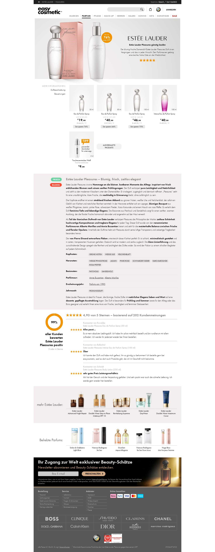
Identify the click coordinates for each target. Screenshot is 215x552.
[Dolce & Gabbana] (52, 527)
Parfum (86, 16)
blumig (56, 185)
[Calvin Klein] (80, 527)
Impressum (91, 495)
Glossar (66, 504)
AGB (89, 498)
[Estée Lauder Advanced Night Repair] (77, 399)
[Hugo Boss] (52, 519)
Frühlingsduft (96, 291)
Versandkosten (64, 547)
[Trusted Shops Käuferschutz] (158, 9)
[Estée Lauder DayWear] (144, 399)
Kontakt (66, 498)
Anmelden (171, 10)
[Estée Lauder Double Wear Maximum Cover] (166, 399)
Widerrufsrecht (93, 501)
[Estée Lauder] (147, 38)
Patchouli (94, 271)
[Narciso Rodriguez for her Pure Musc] (144, 436)
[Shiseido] (108, 519)
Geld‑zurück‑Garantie (48, 501)
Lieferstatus (67, 495)
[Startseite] (39, 2)
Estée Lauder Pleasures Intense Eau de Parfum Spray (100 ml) (109, 347)
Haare (131, 16)
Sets (151, 16)
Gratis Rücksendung (47, 504)
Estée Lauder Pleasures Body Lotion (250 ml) (102, 369)
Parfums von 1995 (97, 284)
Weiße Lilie (110, 254)
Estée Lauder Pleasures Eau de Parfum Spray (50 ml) (105, 325)
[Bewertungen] (147, 60)
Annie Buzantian (96, 277)
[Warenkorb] (150, 9)
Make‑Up (109, 16)
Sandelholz (107, 271)
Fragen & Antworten (71, 501)
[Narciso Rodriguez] (163, 527)
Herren (121, 16)
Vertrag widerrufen (46, 507)
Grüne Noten (95, 254)
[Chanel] (163, 519)
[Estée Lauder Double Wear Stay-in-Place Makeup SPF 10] (99, 399)
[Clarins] (135, 519)
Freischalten (92, 473)
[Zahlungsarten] (143, 495)
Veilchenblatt (124, 254)
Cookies (90, 507)
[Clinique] (80, 519)
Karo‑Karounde (160, 261)
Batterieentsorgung (70, 507)
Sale (174, 16)
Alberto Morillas (112, 277)
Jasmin (113, 261)
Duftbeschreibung (58, 90)
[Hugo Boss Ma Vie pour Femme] (166, 436)
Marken (74, 16)
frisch (56, 179)
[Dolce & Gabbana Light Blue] (77, 436)
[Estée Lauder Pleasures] (76, 48)
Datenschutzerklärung (99, 479)
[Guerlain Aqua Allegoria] (122, 436)
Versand (42, 495)
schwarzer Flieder (141, 261)
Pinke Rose (124, 261)
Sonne (142, 16)
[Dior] (108, 527)
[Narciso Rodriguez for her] (99, 436)
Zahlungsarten (45, 498)
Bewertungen (59, 94)
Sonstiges (163, 16)
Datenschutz (92, 504)
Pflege (97, 16)
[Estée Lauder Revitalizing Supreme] (122, 399)
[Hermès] (135, 527)
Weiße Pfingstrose (98, 261)
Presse (90, 510)
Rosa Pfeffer (95, 265)
